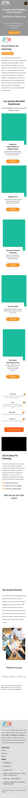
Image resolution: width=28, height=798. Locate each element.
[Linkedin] (12, 795)
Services (4, 756)
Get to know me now (15, 429)
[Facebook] (3, 795)
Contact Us (4, 753)
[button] (25, 3)
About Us (4, 750)
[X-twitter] (6, 795)
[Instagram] (9, 795)
